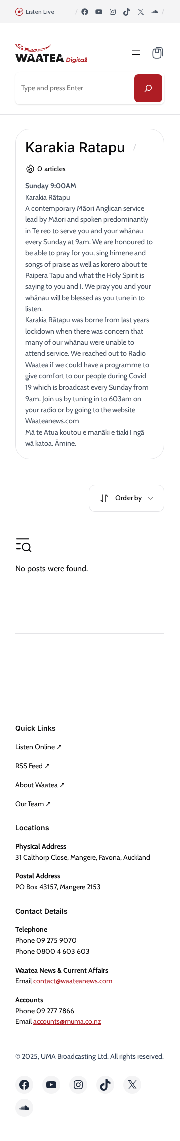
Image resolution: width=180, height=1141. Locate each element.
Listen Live (40, 11)
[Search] (148, 88)
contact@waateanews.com (73, 980)
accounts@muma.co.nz (68, 1021)
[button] (126, 498)
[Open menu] (136, 53)
